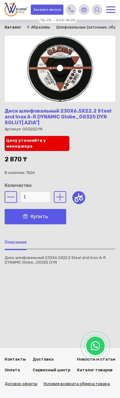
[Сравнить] (78, 197)
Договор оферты (21, 383)
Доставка (43, 359)
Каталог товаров (95, 370)
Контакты (15, 359)
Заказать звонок (47, 10)
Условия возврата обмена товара (76, 383)
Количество (18, 185)
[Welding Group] (16, 9)
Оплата (12, 370)
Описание (15, 242)
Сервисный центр (51, 370)
